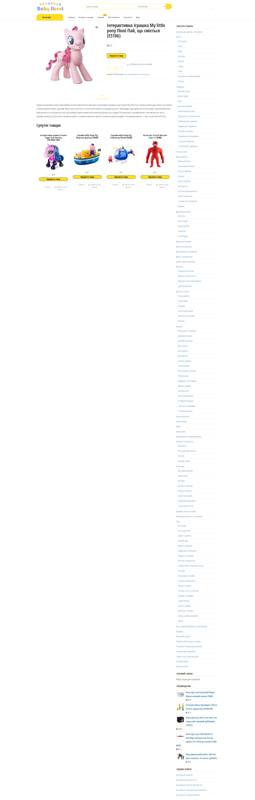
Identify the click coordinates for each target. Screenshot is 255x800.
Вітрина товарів (86, 17)
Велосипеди (183, 221)
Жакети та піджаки (185, 545)
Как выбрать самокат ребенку (188, 794)
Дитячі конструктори (184, 246)
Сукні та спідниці (184, 605)
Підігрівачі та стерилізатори (189, 116)
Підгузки (181, 320)
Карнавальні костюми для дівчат (188, 436)
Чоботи (181, 81)
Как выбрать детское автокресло (189, 784)
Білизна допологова (186, 270)
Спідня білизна (184, 600)
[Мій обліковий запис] (215, 6)
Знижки (101, 16)
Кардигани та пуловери (187, 550)
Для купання (183, 350)
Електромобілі (184, 226)
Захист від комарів (185, 495)
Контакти (128, 17)
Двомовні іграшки (185, 335)
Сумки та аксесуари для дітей (187, 656)
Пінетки (181, 61)
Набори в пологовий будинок (189, 281)
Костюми (181, 570)
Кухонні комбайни (185, 106)
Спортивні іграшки (185, 411)
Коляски (181, 455)
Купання (181, 176)
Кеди (180, 51)
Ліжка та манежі (184, 181)
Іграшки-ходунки (184, 360)
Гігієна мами (183, 300)
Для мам (179, 266)
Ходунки (181, 206)
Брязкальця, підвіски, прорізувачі (189, 31)
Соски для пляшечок (186, 141)
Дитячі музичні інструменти (186, 251)
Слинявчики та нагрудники (188, 136)
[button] (96, 27)
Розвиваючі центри (185, 400)
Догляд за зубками (185, 485)
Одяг (178, 521)
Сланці (180, 66)
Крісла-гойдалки (184, 171)
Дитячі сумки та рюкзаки (185, 261)
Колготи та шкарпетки (186, 560)
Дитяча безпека (184, 161)
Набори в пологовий (186, 315)
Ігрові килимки (183, 365)
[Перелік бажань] (211, 6)
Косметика (180, 466)
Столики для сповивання (187, 201)
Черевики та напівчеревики (189, 76)
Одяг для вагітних (185, 286)
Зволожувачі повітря (186, 166)
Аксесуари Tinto (184, 530)
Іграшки (179, 326)
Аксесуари (182, 525)
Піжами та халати (184, 585)
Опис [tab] (102, 95)
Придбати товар (116, 55)
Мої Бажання (114, 17)
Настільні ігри (183, 390)
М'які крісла (182, 186)
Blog (138, 17)
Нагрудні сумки (184, 460)
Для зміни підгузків (185, 470)
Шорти (180, 620)
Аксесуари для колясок (187, 450)
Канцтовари (180, 431)
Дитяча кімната (182, 156)
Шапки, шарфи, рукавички (188, 615)
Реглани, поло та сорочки (188, 590)
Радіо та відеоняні (185, 196)
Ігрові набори (181, 421)
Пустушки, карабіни (185, 131)
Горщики (181, 305)
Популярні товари (183, 636)
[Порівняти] (207, 6)
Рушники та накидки (185, 595)
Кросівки (181, 56)
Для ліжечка (183, 355)
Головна (71, 17)
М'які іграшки (183, 375)
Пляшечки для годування (187, 121)
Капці (180, 46)
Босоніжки (182, 41)
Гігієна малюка (183, 295)
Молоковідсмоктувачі (186, 111)
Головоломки (181, 151)
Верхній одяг (183, 540)
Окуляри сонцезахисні (187, 580)
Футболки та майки (185, 610)
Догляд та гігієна (182, 291)
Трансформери (182, 661)
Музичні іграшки (184, 385)
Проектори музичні (185, 395)
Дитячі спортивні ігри (184, 256)
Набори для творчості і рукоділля (189, 516)
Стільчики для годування (187, 146)
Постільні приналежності (187, 191)
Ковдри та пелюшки (185, 555)
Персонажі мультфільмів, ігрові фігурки (136, 74)
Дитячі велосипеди (183, 241)
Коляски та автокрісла (184, 441)
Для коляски (183, 345)
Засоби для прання (185, 311)
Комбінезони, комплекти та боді (190, 565)
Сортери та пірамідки (186, 405)
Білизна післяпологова (187, 276)
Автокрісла (182, 445)
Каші (179, 101)
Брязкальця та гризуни (187, 330)
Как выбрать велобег (184, 774)
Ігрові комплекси (182, 416)
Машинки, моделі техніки (186, 511)
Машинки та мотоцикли (187, 380)
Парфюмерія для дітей (187, 500)
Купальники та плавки (186, 575)
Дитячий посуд (183, 91)
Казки (178, 426)
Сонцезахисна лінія (185, 505)
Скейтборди (183, 236)
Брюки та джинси (184, 535)
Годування (180, 86)
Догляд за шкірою (185, 490)
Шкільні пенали (182, 666)
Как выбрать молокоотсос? (186, 779)
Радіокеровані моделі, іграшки (188, 641)
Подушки (179, 631)
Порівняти (47, 187)
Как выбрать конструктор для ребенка (191, 790)
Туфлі (180, 71)
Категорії (46, 17)
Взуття (178, 36)
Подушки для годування (187, 126)
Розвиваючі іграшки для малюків (189, 646)
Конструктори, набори (187, 370)
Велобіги (181, 216)
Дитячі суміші (183, 96)
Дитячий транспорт (183, 211)
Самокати (182, 231)
